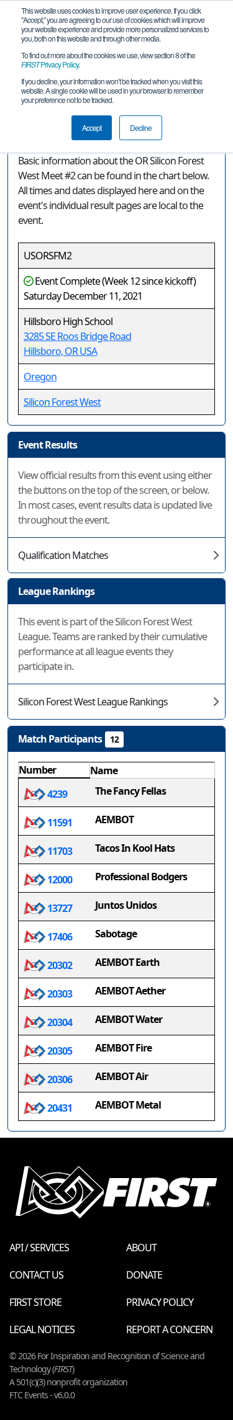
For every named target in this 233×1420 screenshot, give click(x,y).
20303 (58, 994)
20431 (58, 1108)
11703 (58, 851)
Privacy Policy (49, 64)
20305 (58, 1051)
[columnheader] (54, 770)
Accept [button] (91, 127)
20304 (58, 1022)
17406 (58, 937)
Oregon (40, 376)
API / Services (39, 1247)
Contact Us (36, 1275)
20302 (58, 965)
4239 (56, 794)
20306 (58, 1079)
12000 (58, 879)
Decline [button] (141, 127)
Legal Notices (42, 1329)
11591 (58, 822)
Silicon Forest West (62, 402)
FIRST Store (35, 1302)
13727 (58, 908)
